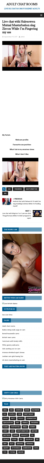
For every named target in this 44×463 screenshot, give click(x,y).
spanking (29, 444)
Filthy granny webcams (10, 345)
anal (5, 410)
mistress (6, 435)
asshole (19, 410)
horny (32, 427)
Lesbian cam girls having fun (12, 356)
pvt (21, 439)
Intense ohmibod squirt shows (13, 352)
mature (34, 431)
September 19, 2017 (10, 37)
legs (12, 431)
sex (5, 193)
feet (17, 423)
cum (19, 414)
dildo (5, 418)
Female (25, 423)
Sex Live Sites (7, 314)
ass (9, 189)
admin (23, 37)
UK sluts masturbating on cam (13, 360)
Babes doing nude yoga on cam (13, 330)
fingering (18, 189)
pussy (14, 439)
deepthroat (29, 414)
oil (32, 435)
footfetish (15, 427)
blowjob (35, 410)
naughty (24, 435)
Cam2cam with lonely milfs (12, 341)
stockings (16, 448)
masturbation (31, 189)
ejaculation (8, 423)
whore (20, 452)
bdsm (27, 410)
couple (12, 414)
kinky (5, 431)
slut (12, 444)
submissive (27, 448)
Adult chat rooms (8, 326)
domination (31, 418)
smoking (20, 444)
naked (15, 435)
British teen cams (8, 337)
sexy (5, 444)
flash (5, 427)
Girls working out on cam (11, 348)
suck (36, 448)
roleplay (29, 439)
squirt (6, 448)
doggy (20, 418)
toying (12, 452)
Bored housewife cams (10, 333)
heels (25, 427)
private (6, 439)
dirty (13, 418)
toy (4, 452)
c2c (4, 414)
